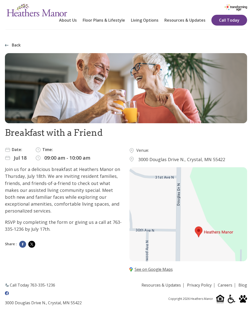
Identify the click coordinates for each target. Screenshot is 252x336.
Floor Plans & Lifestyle (104, 20)
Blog (242, 285)
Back (16, 45)
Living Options (144, 20)
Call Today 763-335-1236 (32, 285)
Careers (225, 285)
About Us (68, 20)
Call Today (229, 20)
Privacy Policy (199, 285)
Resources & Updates (184, 20)
